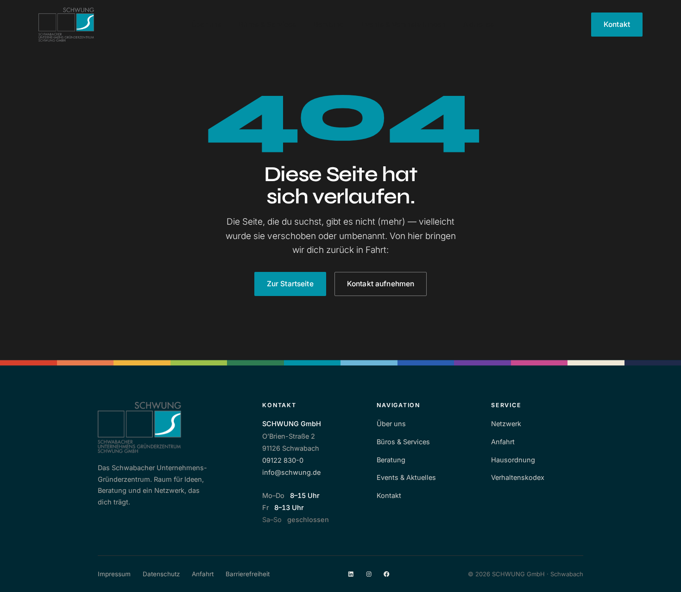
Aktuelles (478, 24)
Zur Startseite (290, 283)
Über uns (206, 24)
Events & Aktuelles (406, 477)
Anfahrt (503, 442)
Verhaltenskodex (517, 477)
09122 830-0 (282, 460)
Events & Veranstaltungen (403, 24)
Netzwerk (506, 424)
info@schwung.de (291, 472)
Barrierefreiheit (248, 574)
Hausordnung (513, 460)
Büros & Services (267, 24)
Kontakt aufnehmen (381, 283)
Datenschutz (161, 574)
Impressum (114, 574)
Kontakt (617, 24)
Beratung (329, 24)
